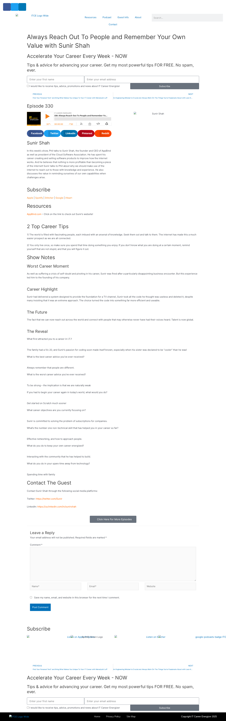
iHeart (68, 197)
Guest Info (123, 17)
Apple (30, 197)
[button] (35, 133)
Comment (36, 544)
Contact (113, 24)
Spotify (39, 197)
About (138, 17)
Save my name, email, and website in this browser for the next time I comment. (77, 597)
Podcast (107, 17)
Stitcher (49, 197)
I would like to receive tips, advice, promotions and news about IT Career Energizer (75, 86)
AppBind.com (34, 214)
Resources (90, 17)
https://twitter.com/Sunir (49, 498)
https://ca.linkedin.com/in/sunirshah (56, 506)
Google (59, 197)
